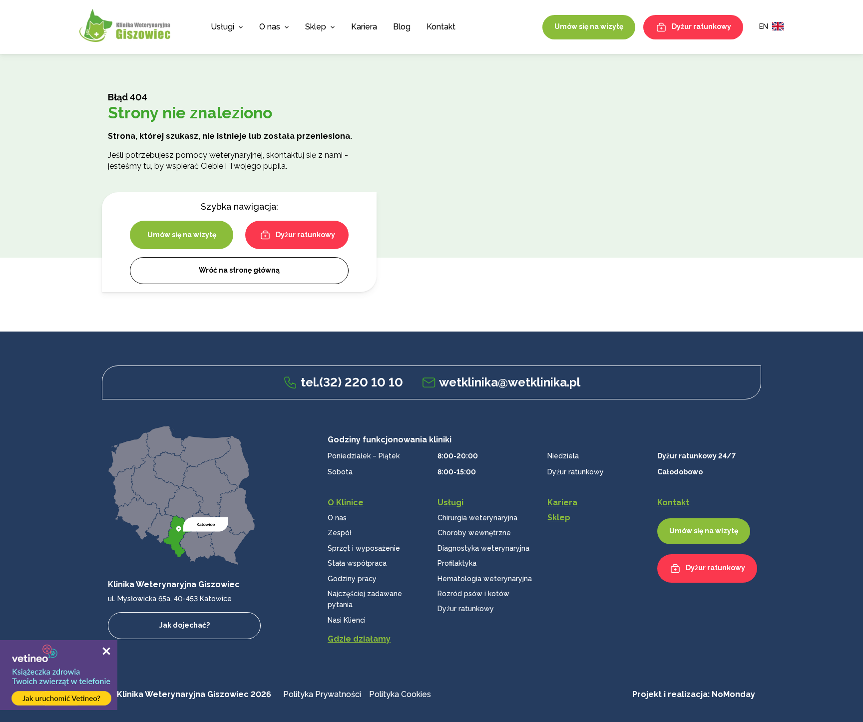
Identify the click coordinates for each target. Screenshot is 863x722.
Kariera (364, 26)
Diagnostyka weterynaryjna (483, 548)
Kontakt (441, 26)
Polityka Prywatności (322, 694)
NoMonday (733, 694)
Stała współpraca (357, 563)
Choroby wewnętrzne (474, 533)
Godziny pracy (352, 579)
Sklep (315, 26)
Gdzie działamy (359, 639)
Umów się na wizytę (588, 26)
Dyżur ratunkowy (701, 26)
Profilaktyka (456, 563)
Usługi (222, 26)
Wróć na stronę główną (239, 270)
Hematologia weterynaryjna (484, 579)
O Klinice (346, 502)
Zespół (340, 533)
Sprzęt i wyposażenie (364, 548)
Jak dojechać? (184, 625)
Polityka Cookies (400, 694)
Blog (402, 26)
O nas (337, 518)
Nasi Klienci (347, 620)
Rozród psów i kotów (473, 594)
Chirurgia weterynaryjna (477, 518)
